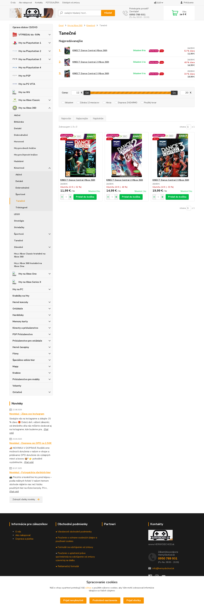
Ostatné (17, 392)
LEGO (17, 214)
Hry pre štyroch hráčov (25, 154)
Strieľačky (19, 227)
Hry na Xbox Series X (30, 282)
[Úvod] (32, 13)
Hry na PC (18, 289)
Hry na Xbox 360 (27, 107)
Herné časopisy (21, 347)
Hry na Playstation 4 (30, 67)
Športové (20, 194)
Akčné (17, 115)
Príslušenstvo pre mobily (26, 379)
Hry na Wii (24, 92)
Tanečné (20, 201)
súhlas (88, 587)
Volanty (17, 385)
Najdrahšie (98, 118)
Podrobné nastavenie (105, 600)
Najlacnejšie (82, 118)
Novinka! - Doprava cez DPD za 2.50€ (30, 443)
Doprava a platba (24, 538)
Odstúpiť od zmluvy (71, 2)
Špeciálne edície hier (24, 360)
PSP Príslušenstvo (23, 334)
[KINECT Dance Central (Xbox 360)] (80, 155)
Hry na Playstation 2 (30, 51)
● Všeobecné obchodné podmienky (74, 531)
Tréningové (21, 207)
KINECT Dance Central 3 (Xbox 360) (90, 73)
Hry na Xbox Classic (29, 100)
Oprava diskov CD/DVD (25, 27)
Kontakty (39, 2)
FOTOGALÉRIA (52, 2)
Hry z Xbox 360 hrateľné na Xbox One (28, 265)
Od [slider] (86, 92)
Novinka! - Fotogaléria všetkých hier (30, 472)
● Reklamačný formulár (67, 566)
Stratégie (19, 220)
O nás (13, 2)
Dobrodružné (21, 135)
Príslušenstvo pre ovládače (27, 340)
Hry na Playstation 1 (30, 42)
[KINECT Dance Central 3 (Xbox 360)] (172, 155)
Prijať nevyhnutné (73, 600)
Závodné (18, 247)
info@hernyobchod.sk (163, 568)
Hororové (19, 141)
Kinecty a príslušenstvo (25, 327)
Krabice (17, 372)
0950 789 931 (137, 14)
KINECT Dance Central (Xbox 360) (89, 50)
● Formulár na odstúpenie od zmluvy (74, 547)
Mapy (15, 366)
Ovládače (18, 308)
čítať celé (29, 462)
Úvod (61, 25)
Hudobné (18, 161)
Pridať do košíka (85, 196)
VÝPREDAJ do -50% (29, 34)
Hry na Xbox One (28, 273)
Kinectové (19, 168)
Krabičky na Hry (21, 295)
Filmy (16, 353)
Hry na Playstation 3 (30, 59)
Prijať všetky (133, 600)
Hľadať (108, 12)
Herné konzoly (20, 302)
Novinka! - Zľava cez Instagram (26, 414)
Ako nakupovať (25, 2)
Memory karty (20, 321)
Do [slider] (174, 92)
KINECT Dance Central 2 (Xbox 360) (90, 62)
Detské (17, 128)
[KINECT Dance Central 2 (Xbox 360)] (126, 155)
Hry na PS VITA (27, 84)
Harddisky (18, 315)
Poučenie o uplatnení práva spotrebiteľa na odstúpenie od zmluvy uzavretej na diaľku (75, 557)
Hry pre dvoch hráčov (25, 148)
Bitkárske (19, 121)
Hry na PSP (25, 75)
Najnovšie (66, 118)
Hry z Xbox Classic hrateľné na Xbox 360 (29, 255)
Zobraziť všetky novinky (24, 499)
